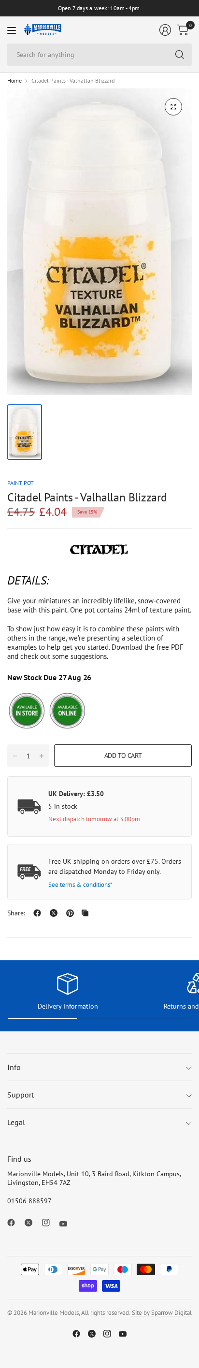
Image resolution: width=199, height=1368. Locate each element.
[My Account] (165, 30)
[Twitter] (32, 1222)
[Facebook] (15, 1222)
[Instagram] (49, 1222)
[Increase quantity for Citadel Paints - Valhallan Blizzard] (41, 756)
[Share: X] (53, 913)
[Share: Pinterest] (70, 913)
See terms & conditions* (80, 885)
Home (14, 81)
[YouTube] (67, 1224)
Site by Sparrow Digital (162, 1313)
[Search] (180, 54)
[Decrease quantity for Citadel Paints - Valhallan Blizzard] (15, 756)
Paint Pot (20, 482)
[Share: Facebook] (37, 913)
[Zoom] (173, 106)
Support (20, 1094)
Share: (16, 913)
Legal (16, 1122)
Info (14, 1067)
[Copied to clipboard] (85, 913)
